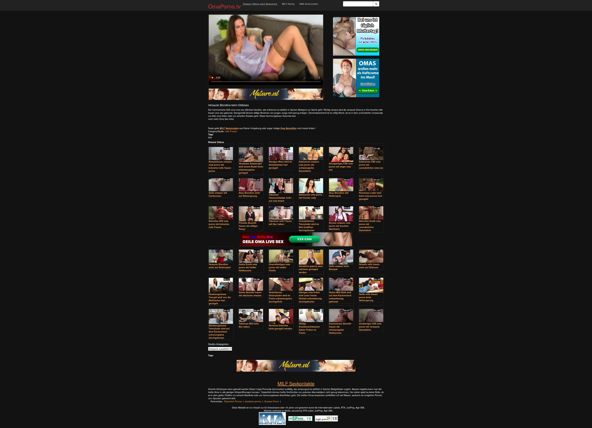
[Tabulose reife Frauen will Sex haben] (281, 211)
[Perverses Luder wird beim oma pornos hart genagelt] (371, 183)
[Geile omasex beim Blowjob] (341, 256)
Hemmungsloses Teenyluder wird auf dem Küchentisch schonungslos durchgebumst (219, 331)
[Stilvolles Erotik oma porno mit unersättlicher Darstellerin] (371, 211)
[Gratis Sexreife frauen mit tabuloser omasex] (251, 283)
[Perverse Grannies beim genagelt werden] (281, 315)
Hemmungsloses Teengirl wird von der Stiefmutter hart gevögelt (220, 299)
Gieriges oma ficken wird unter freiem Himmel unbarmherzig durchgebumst (310, 297)
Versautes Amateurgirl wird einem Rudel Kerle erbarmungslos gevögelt (251, 168)
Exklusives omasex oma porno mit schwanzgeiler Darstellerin (309, 166)
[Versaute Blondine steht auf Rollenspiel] (221, 255)
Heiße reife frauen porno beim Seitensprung (368, 297)
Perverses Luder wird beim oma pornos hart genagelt (370, 195)
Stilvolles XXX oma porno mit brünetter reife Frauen (219, 224)
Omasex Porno (271, 401)
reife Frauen (231, 131)
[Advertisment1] (356, 36)
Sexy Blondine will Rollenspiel (338, 194)
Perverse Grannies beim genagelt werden (280, 327)
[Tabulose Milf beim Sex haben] (251, 314)
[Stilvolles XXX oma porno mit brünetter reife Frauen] (221, 211)
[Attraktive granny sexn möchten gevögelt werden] (311, 256)
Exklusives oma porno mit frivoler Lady (310, 196)
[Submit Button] (376, 3)
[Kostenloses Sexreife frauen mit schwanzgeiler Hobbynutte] (341, 314)
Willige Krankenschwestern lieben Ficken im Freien (309, 328)
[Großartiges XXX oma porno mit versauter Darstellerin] (371, 314)
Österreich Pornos (233, 401)
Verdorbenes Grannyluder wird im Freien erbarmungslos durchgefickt (280, 297)
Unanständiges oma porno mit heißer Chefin (279, 267)
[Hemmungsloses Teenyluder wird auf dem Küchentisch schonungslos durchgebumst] (221, 315)
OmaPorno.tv (224, 6)
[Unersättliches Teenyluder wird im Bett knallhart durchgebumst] (311, 211)
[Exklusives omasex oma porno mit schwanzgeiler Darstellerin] (311, 152)
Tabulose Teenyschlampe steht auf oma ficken (280, 197)
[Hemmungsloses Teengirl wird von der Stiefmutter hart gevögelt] (221, 284)
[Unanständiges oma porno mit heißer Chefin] (281, 255)
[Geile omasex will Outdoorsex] (221, 183)
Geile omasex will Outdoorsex (218, 194)
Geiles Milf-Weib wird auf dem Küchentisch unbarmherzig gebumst (340, 297)
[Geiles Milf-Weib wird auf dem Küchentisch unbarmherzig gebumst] (341, 283)
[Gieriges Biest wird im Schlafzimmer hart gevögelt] (281, 152)
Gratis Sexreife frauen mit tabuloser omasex (250, 294)
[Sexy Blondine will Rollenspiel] (341, 183)
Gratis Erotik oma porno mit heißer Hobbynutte (248, 267)
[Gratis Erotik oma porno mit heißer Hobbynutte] (251, 255)
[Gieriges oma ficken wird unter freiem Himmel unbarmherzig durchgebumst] (311, 283)
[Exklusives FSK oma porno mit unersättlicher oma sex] (371, 152)
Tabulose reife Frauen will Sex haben (280, 222)
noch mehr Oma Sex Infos (221, 118)
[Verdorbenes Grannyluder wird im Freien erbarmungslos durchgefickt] (281, 283)
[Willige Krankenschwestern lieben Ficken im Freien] (311, 314)
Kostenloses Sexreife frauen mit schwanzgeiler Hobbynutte (340, 328)
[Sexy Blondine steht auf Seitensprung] (251, 183)
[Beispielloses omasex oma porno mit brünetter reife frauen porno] (221, 152)
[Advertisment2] (356, 78)
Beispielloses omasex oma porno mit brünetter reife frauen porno (220, 166)
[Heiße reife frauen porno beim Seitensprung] (371, 284)
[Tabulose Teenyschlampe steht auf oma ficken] (281, 184)
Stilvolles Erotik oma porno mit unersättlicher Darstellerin (370, 225)
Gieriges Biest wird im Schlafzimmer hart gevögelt (280, 164)
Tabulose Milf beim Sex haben (249, 325)
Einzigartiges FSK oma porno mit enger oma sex (341, 166)
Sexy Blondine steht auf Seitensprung (249, 194)
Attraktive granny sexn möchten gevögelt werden (311, 269)
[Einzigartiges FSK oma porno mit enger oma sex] (341, 153)
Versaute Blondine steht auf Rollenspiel (220, 266)
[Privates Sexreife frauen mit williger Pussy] (251, 212)
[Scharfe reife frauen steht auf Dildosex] (371, 255)
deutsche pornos (253, 401)
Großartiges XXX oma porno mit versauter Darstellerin (370, 326)
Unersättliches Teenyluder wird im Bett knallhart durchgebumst (309, 225)
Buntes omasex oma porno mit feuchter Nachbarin (339, 225)
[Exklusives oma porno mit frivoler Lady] (311, 184)
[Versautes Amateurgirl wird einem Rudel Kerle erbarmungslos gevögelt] (251, 153)
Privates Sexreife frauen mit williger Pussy (248, 225)
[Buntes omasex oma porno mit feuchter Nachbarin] (341, 212)
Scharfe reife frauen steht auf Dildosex (369, 266)
